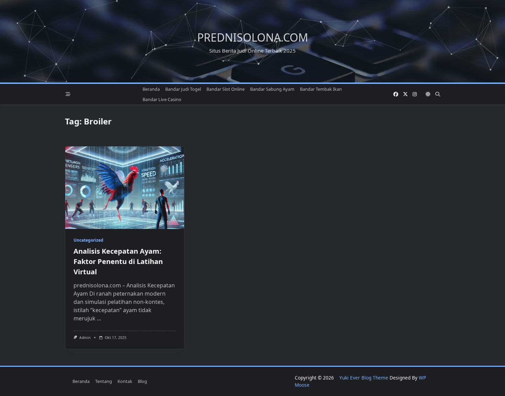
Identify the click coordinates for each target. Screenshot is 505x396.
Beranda (151, 89)
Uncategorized (88, 240)
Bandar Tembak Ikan (321, 89)
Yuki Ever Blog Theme (363, 377)
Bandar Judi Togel (183, 89)
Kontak (124, 381)
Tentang (103, 381)
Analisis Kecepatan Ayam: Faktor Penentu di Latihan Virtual (118, 261)
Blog (142, 381)
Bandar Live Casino (162, 99)
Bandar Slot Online (225, 89)
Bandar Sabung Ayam (272, 89)
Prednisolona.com (252, 37)
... (99, 318)
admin (84, 337)
